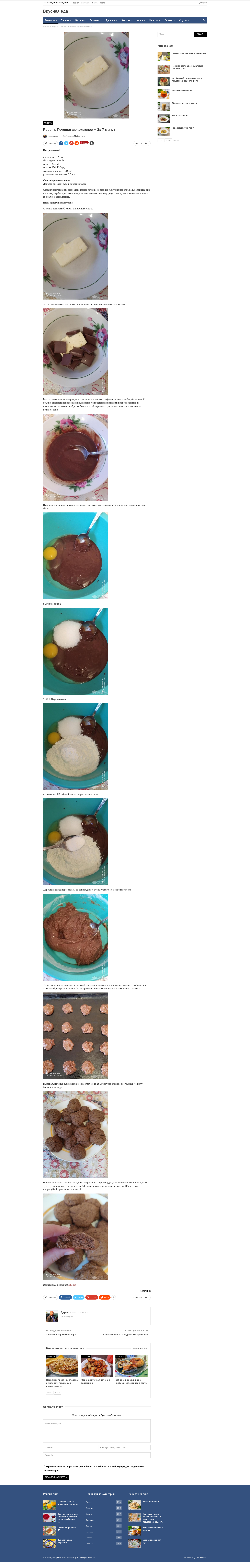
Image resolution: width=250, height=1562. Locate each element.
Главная (75, 3)
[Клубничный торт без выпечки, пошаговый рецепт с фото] (164, 81)
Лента (95, 3)
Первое (65, 20)
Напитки (153, 20)
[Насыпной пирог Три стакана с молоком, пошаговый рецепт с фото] (62, 1366)
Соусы (183, 20)
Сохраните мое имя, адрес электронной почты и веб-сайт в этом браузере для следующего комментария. (94, 1468)
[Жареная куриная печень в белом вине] (97, 1366)
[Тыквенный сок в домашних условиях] (49, 1505)
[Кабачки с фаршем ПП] (49, 1531)
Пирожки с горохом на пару (61, 1334)
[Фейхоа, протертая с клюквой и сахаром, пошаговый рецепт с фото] (49, 1517)
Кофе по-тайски (151, 1501)
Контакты (85, 3)
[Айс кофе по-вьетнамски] (164, 106)
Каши (140, 20)
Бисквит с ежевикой (182, 91)
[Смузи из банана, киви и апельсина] (164, 56)
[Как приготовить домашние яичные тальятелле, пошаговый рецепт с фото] (134, 1517)
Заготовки (90, 1520)
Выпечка (95, 20)
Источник (145, 1290)
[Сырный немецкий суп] (134, 1543)
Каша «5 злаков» (180, 115)
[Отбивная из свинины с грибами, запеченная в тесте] (131, 1366)
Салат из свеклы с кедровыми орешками (125, 1334)
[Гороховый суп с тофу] (164, 131)
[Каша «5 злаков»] (164, 118)
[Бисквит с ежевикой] (164, 94)
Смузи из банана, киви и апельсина (189, 53)
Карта (102, 3)
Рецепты (50, 20)
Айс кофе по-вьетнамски (184, 103)
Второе (79, 20)
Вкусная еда (55, 11)
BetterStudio (202, 1557)
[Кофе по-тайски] (134, 1505)
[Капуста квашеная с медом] (134, 1531)
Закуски (125, 20)
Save (85, 143)
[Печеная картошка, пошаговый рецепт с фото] (164, 69)
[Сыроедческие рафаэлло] (49, 1543)
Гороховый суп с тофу (183, 128)
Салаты (168, 20)
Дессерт (110, 20)
